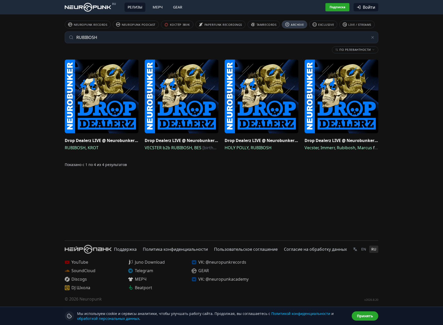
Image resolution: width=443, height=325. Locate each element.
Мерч (158, 7)
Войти (369, 7)
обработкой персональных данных (108, 318)
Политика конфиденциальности (175, 249)
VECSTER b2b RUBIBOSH (168, 148)
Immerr (328, 148)
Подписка (337, 7)
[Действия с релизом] (133, 64)
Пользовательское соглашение (246, 249)
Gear (177, 7)
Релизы (135, 7)
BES (197, 148)
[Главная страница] (88, 7)
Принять (365, 315)
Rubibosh (346, 148)
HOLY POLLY (237, 148)
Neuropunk (90, 299)
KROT (93, 148)
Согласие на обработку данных (315, 249)
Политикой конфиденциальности (300, 313)
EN (363, 249)
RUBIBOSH (75, 148)
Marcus (364, 148)
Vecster (311, 148)
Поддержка (125, 249)
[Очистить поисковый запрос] (372, 37)
